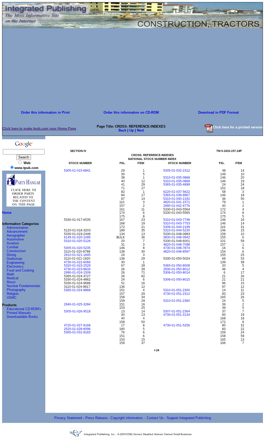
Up (131, 130)
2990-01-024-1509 (77, 272)
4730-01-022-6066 (77, 262)
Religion (13, 294)
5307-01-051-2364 (176, 311)
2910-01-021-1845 (77, 255)
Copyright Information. (127, 418)
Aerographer (16, 235)
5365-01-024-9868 (77, 290)
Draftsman (14, 259)
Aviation (13, 243)
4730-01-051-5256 (176, 325)
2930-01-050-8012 (176, 269)
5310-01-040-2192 (176, 199)
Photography (16, 290)
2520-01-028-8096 (77, 329)
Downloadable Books (22, 317)
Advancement (17, 231)
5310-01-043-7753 (176, 223)
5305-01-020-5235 (77, 248)
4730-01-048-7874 (176, 248)
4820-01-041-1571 (176, 202)
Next (140, 130)
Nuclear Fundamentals (23, 286)
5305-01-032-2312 (176, 170)
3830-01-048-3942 (176, 237)
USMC (12, 297)
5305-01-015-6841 (77, 170)
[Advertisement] (132, 68)
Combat (12, 247)
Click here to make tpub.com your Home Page (39, 128)
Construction (16, 251)
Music (11, 282)
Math (10, 274)
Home (6, 213)
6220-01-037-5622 (176, 192)
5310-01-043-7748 (176, 220)
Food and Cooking (20, 270)
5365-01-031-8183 (77, 332)
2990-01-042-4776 (176, 206)
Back (122, 130)
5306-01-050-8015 (176, 279)
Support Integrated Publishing (189, 418)
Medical (12, 278)
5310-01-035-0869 (176, 181)
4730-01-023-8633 (77, 269)
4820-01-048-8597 (176, 251)
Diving (11, 255)
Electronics (15, 266)
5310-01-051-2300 (176, 290)
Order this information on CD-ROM (131, 112)
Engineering (15, 263)
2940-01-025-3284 (77, 304)
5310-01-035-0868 (176, 177)
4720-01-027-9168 (77, 325)
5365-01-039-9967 (176, 195)
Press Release (96, 418)
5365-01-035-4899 (176, 184)
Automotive (15, 239)
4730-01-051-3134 (176, 315)
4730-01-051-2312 (176, 294)
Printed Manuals (19, 313)
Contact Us (155, 418)
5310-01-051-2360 (176, 301)
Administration (17, 228)
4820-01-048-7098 (176, 244)
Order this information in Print (45, 112)
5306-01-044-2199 (176, 227)
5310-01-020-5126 (77, 241)
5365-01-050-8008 (176, 265)
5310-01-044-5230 (176, 230)
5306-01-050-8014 (176, 272)
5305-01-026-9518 (77, 311)
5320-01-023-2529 (77, 265)
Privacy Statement (68, 418)
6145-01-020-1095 (77, 237)
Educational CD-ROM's (24, 309)
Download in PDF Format (218, 112)
